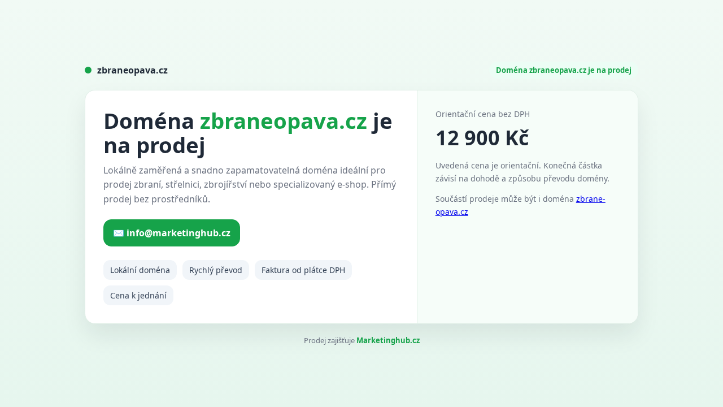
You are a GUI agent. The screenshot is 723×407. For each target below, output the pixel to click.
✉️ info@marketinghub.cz (171, 233)
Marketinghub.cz (388, 340)
